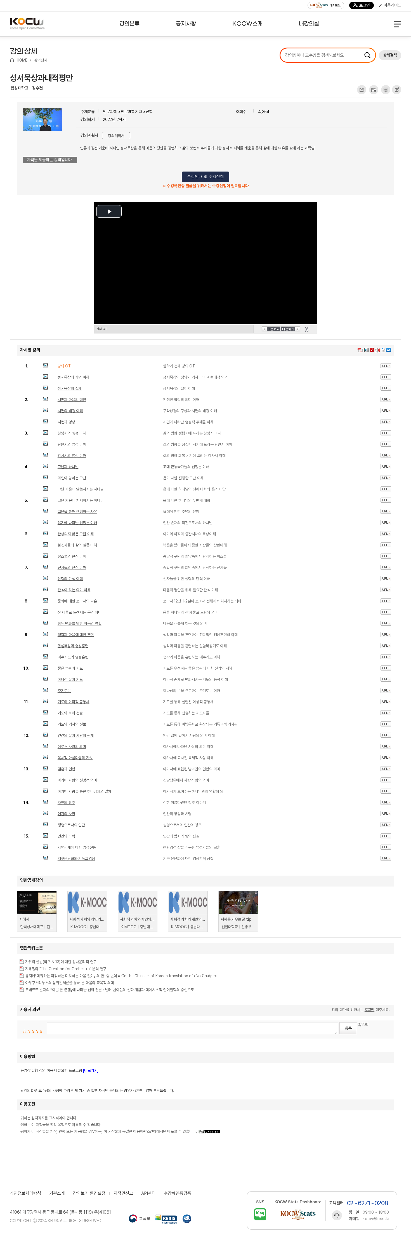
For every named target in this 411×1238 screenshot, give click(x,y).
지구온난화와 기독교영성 (76, 858)
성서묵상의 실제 (70, 388)
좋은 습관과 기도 (70, 668)
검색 (367, 55)
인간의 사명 (66, 814)
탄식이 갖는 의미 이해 (74, 590)
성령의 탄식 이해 (70, 578)
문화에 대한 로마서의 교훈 (77, 601)
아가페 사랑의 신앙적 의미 (77, 780)
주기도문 (64, 690)
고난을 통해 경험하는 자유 (77, 511)
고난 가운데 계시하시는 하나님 (81, 500)
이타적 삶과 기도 (70, 679)
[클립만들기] (306, 329)
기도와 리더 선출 (70, 713)
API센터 (148, 1193)
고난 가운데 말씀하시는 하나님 (81, 489)
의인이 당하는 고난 (72, 478)
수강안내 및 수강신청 (205, 176)
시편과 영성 (66, 422)
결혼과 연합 (66, 769)
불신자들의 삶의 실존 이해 (77, 545)
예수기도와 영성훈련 (73, 657)
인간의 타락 (66, 836)
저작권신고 (123, 1193)
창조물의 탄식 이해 (72, 556)
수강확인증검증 (177, 1193)
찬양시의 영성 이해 (72, 433)
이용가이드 (392, 5)
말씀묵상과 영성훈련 (73, 646)
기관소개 (57, 1193)
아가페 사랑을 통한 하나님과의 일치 (84, 791)
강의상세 (40, 60)
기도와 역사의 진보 (72, 724)
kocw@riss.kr (376, 1218)
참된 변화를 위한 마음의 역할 (79, 623)
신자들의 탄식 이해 (72, 567)
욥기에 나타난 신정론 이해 (77, 522)
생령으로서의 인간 (71, 825)
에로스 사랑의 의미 (72, 746)
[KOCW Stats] (298, 1214)
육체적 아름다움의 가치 (75, 758)
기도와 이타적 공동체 (73, 702)
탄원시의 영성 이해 (72, 444)
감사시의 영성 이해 (72, 455)
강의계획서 (116, 135)
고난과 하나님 (68, 467)
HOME (22, 60)
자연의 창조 (66, 802)
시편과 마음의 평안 (72, 399)
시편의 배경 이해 (70, 411)
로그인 (364, 5)
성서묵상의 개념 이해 (73, 377)
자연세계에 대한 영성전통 (77, 847)
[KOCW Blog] (260, 1214)
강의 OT (64, 366)
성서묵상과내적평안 (41, 78)
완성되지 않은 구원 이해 (76, 534)
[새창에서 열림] (139, 1219)
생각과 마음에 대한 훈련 (76, 634)
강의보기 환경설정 (89, 1193)
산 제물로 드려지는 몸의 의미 (79, 612)
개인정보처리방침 (25, 1193)
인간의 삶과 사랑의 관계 (76, 735)
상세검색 (390, 55)
